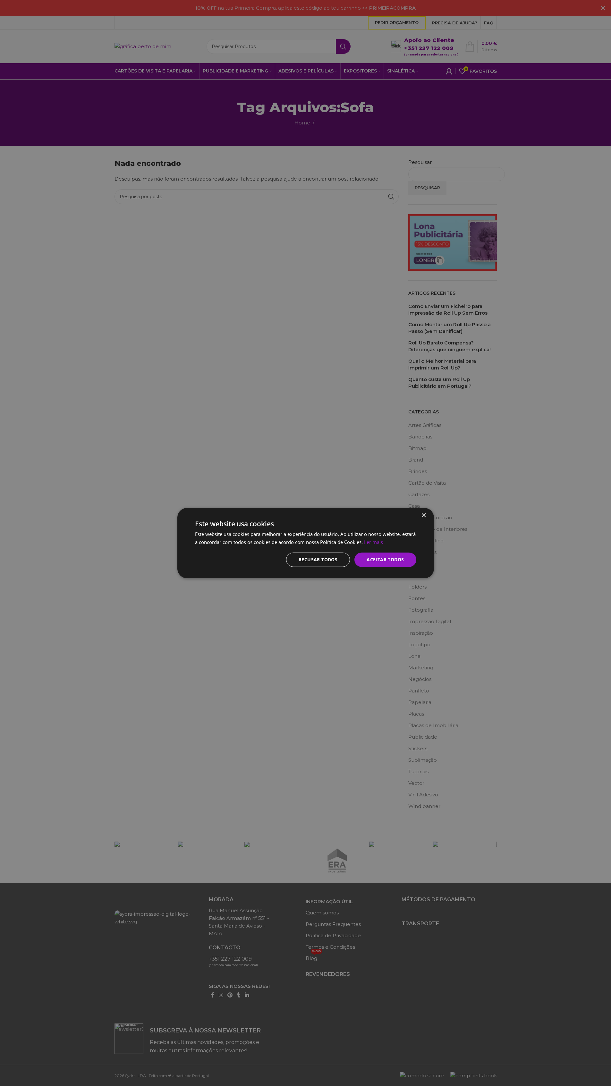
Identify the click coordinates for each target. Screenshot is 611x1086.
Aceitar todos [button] (385, 559)
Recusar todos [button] (318, 559)
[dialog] (305, 543)
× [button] (423, 515)
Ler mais (373, 542)
